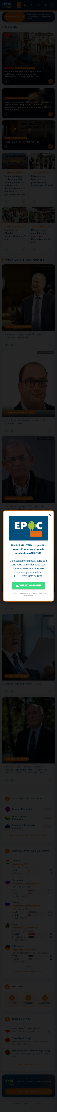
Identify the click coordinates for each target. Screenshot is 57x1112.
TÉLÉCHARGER (30, 585)
